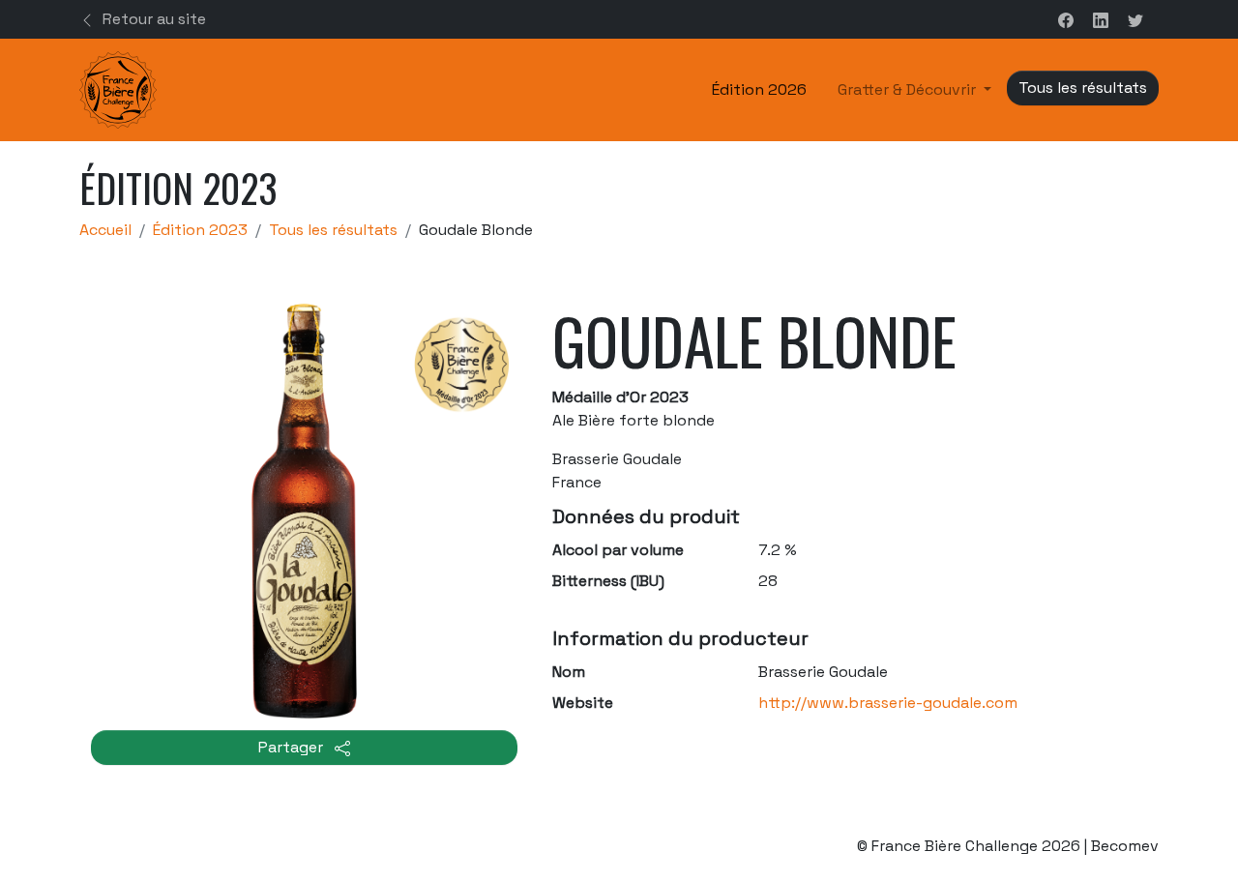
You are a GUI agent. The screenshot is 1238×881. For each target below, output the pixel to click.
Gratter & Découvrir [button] (909, 89)
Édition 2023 (200, 230)
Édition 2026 (759, 89)
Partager (292, 747)
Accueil (105, 230)
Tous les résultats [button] (1082, 87)
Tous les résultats (333, 230)
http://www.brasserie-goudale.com (887, 702)
